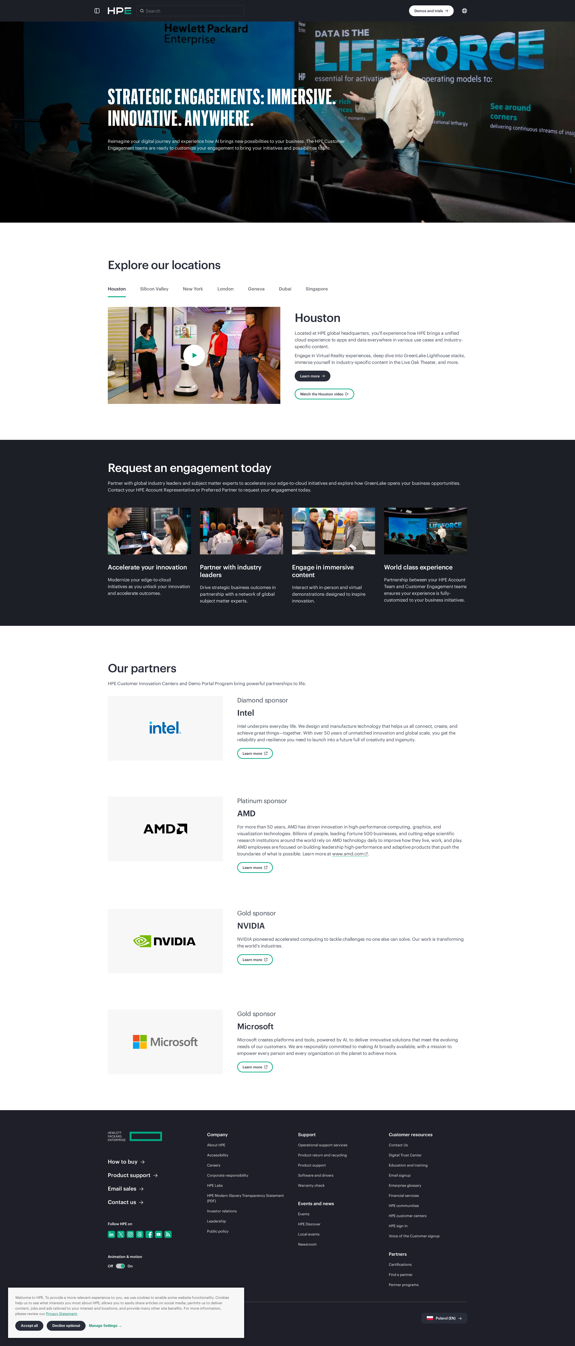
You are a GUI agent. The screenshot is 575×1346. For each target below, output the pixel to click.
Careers (213, 1165)
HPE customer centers (408, 1215)
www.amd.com (348, 854)
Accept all (29, 1326)
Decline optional (66, 1326)
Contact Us (398, 1145)
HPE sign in (398, 1226)
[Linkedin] (111, 1234)
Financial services (404, 1195)
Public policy (217, 1231)
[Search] (142, 10)
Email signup (400, 1175)
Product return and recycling (322, 1155)
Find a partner (401, 1274)
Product (129, 1175)
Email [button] (122, 1188)
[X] (120, 1234)
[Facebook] (149, 1234)
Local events (309, 1234)
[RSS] (168, 1234)
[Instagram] (130, 1234)
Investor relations (222, 1211)
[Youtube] (158, 1234)
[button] (97, 10)
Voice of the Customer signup (414, 1236)
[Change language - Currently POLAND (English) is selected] (464, 10)
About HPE (216, 1145)
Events (304, 1214)
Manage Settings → (105, 1326)
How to (122, 1161)
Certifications (400, 1264)
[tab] (117, 289)
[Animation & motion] (120, 1266)
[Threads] (139, 1234)
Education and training (408, 1165)
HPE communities (404, 1205)
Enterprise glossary (405, 1185)
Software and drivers (316, 1175)
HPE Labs (215, 1185)
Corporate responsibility (227, 1175)
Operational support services (322, 1145)
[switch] (117, 1266)
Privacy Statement (61, 1313)
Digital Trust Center (405, 1155)
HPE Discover (309, 1224)
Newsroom (307, 1244)
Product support (312, 1165)
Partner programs (404, 1284)
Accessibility (217, 1155)
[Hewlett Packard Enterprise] (119, 10)
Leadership (216, 1221)
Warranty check (311, 1185)
